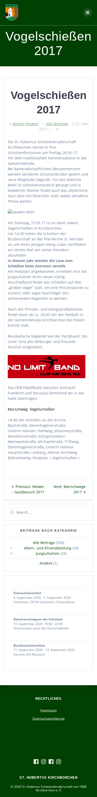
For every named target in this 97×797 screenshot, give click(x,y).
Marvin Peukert (25, 123)
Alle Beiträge (57, 123)
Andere (46, 563)
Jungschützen (47, 553)
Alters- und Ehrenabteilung (47, 548)
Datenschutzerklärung (49, 718)
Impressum (48, 710)
